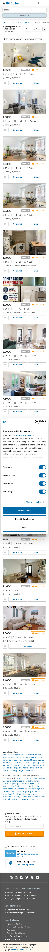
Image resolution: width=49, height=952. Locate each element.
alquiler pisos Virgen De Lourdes (23, 787)
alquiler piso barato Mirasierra (25, 760)
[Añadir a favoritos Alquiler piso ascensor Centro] (5, 177)
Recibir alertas (26, 833)
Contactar (17, 83)
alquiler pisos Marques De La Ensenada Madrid (22, 756)
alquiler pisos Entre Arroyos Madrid (25, 783)
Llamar (37, 83)
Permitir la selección (24, 519)
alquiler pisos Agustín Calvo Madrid (18, 754)
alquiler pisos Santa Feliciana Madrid (19, 786)
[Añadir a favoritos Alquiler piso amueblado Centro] (5, 83)
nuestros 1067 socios (24, 435)
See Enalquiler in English (21, 949)
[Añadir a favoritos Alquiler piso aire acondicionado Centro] (5, 552)
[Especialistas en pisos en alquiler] (11, 3)
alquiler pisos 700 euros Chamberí (23, 799)
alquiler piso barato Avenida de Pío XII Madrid (21, 792)
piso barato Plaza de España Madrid (23, 761)
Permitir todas (24, 510)
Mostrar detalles (33, 502)
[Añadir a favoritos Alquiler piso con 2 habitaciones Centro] (5, 646)
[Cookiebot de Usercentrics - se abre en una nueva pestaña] (35, 422)
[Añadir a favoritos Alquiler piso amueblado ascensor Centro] (5, 224)
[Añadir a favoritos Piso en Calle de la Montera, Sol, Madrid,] (5, 271)
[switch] (42, 475)
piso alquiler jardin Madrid (22, 770)
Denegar (24, 528)
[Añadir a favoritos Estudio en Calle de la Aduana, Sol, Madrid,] (5, 318)
